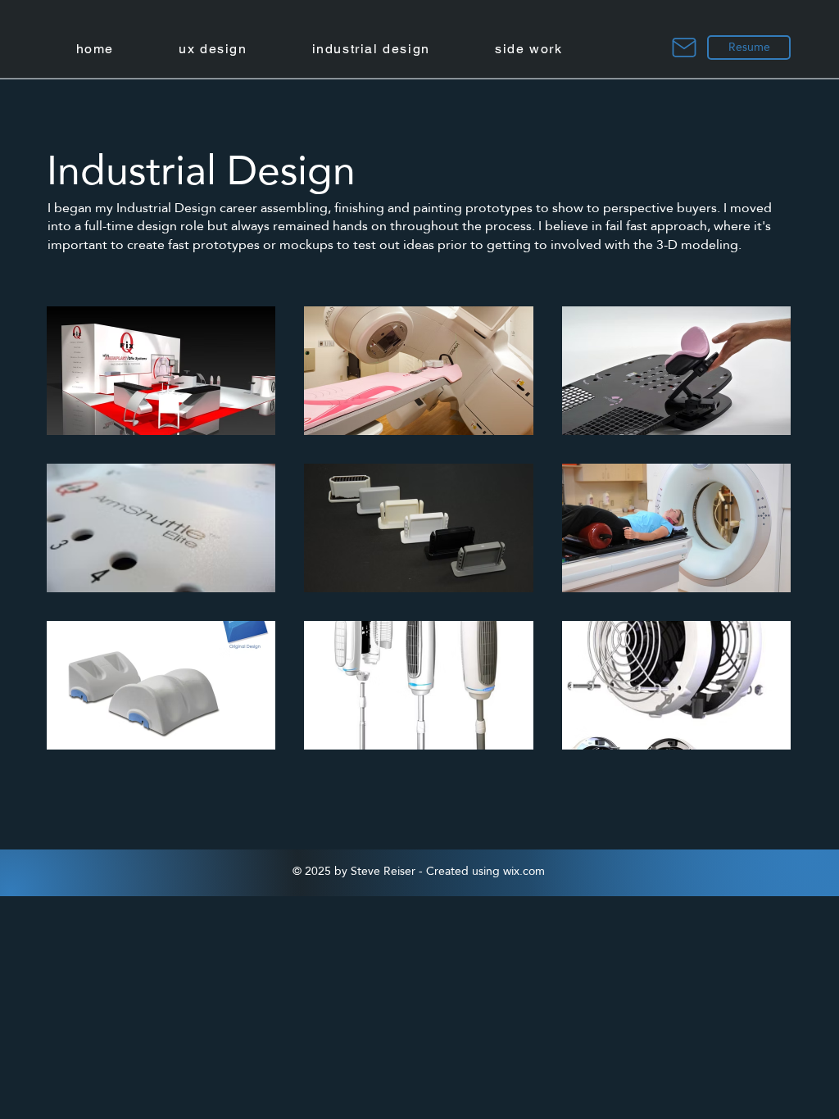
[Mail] (684, 47)
